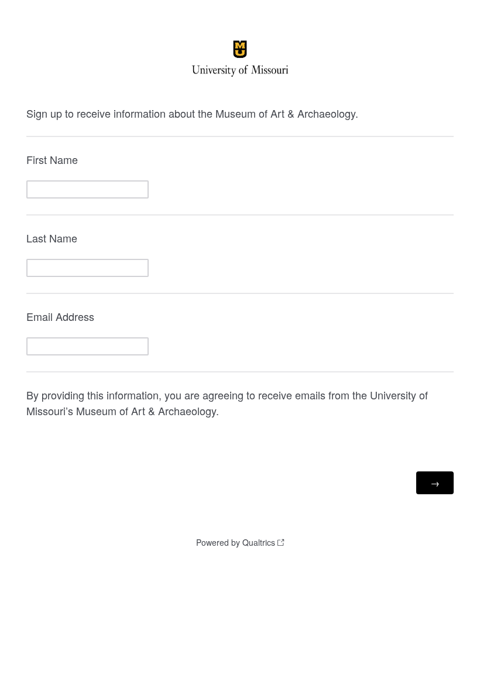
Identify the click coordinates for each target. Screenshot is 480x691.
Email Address (60, 316)
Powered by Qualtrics (235, 542)
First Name (52, 159)
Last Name (51, 237)
